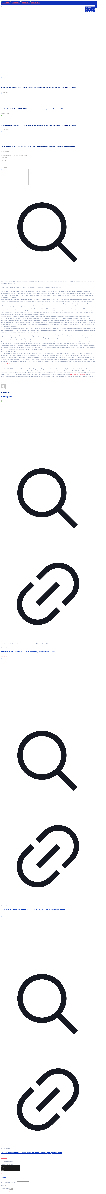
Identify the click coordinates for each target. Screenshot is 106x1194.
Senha (3, 1185)
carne (5, 167)
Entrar (11, 1188)
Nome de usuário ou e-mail (9, 1182)
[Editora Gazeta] (20, 3)
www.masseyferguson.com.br (9, 363)
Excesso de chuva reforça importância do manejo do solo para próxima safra (31, 1153)
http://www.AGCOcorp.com (77, 374)
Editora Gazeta (12, 155)
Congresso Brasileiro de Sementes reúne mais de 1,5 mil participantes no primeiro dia (35, 909)
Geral (5, 160)
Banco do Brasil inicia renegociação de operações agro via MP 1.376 (28, 651)
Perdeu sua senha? (6, 1192)
